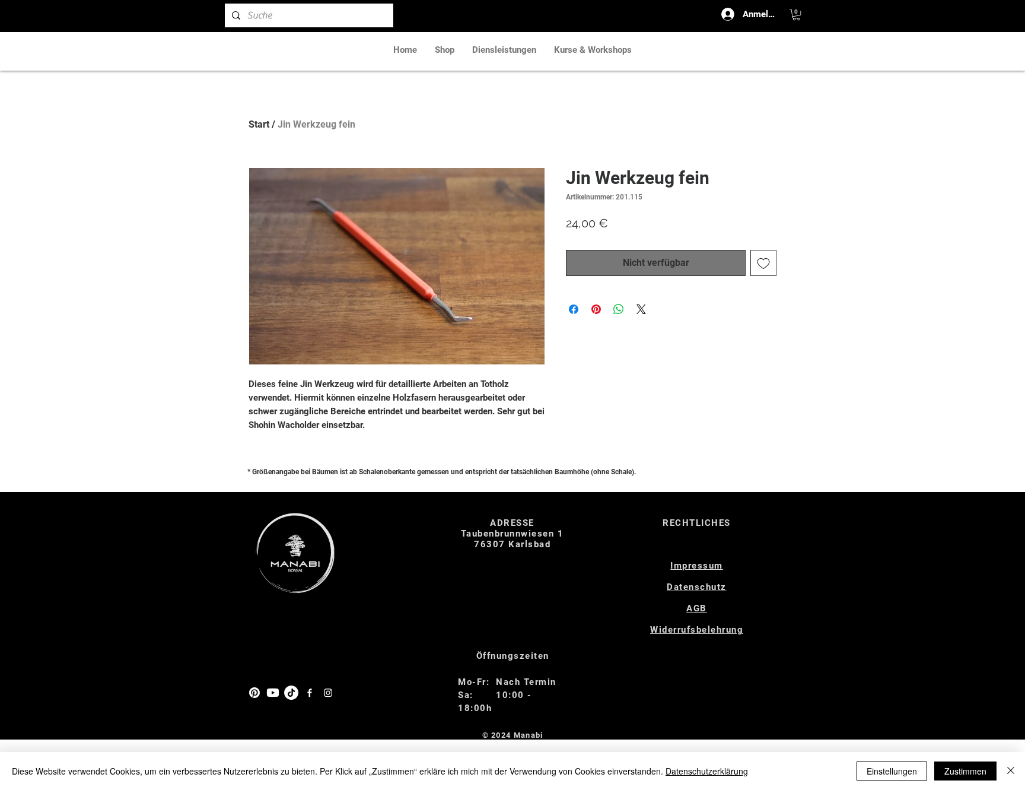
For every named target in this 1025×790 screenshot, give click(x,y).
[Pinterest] (254, 693)
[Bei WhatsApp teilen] (619, 309)
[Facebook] (310, 693)
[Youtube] (273, 693)
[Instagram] (328, 693)
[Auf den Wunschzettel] (763, 263)
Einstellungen (892, 771)
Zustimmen (965, 771)
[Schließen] (1011, 771)
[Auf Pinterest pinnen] (596, 309)
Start (259, 124)
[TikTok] (291, 693)
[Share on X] (641, 309)
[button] (796, 14)
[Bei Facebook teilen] (573, 309)
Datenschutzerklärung (707, 771)
